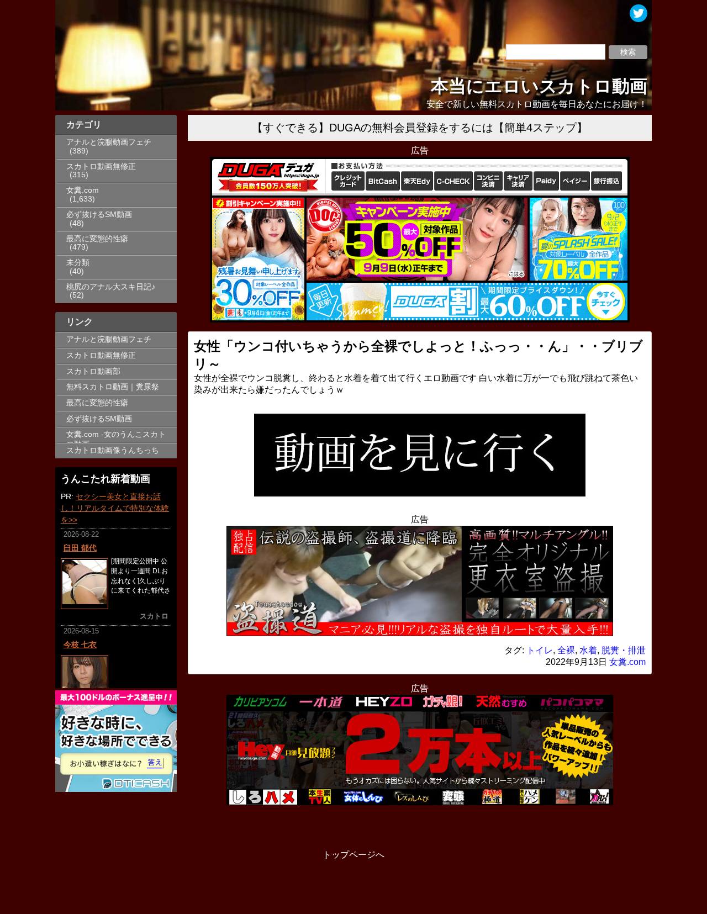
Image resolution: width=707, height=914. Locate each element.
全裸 (566, 650)
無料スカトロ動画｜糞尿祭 (112, 387)
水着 (588, 650)
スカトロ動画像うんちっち (112, 450)
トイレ (539, 650)
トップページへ (353, 854)
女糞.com (82, 190)
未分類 (77, 262)
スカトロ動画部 (93, 371)
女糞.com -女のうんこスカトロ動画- (116, 436)
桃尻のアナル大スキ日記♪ (110, 287)
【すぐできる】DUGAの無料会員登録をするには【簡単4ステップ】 (420, 127)
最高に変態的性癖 (97, 239)
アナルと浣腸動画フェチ (108, 142)
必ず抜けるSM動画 (99, 214)
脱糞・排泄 (624, 650)
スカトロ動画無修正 (101, 166)
